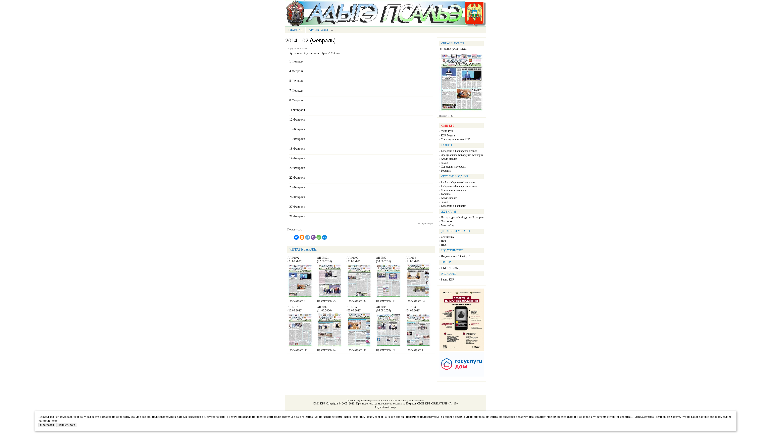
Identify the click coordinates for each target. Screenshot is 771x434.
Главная (295, 30)
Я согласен (47, 424)
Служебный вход (385, 407)
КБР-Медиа (448, 135)
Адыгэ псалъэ (449, 158)
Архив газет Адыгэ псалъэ (304, 53)
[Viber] (313, 237)
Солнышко (447, 236)
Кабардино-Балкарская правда (459, 151)
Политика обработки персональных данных (369, 400)
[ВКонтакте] (296, 237)
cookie (146, 416)
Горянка (446, 170)
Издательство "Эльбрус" (455, 256)
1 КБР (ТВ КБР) (450, 267)
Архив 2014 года (331, 53)
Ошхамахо (447, 221)
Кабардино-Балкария (453, 205)
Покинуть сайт (66, 424)
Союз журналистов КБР (455, 139)
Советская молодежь (453, 166)
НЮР (444, 244)
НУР (444, 240)
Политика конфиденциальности (408, 400)
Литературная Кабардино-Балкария (462, 217)
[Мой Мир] (324, 237)
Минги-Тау (448, 225)
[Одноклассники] (302, 237)
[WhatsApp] (318, 237)
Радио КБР (447, 279)
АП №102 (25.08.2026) (453, 49)
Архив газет (317, 30)
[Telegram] (307, 237)
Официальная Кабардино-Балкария (462, 155)
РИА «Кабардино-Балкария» (458, 182)
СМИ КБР (447, 131)
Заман (444, 162)
